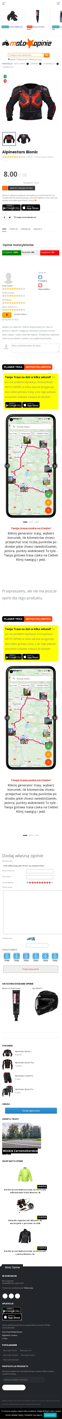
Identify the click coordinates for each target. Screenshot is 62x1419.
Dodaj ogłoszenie (31, 1110)
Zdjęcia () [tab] (37, 229)
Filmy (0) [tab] (14, 229)
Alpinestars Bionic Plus (24, 1062)
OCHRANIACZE (49, 63)
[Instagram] (17, 1296)
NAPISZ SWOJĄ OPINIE (21, 188)
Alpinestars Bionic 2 (23, 1051)
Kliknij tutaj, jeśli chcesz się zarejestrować (26, 865)
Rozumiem (50, 1415)
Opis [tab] (4, 229)
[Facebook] (4, 217)
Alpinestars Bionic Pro (24, 1089)
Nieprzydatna (44, 289)
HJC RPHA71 (37, 988)
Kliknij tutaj (28, 1288)
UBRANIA (34, 63)
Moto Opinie (19, 63)
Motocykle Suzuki (28, 1355)
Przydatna (42, 281)
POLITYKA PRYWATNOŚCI (12, 1332)
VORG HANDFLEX (15, 27)
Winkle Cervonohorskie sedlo (20, 1153)
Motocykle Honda (10, 1350)
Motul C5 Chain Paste (11, 988)
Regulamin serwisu (9, 1335)
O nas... (5, 1338)
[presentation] (6, 102)
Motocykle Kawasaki (11, 1360)
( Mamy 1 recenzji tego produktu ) (40, 157)
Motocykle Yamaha (10, 1355)
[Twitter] (9, 217)
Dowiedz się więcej (33, 1415)
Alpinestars (8, 67)
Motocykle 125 (25, 1350)
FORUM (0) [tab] (25, 229)
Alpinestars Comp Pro (24, 1076)
